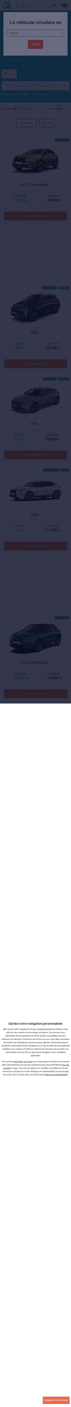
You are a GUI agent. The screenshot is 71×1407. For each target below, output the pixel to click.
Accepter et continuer (56, 1400)
